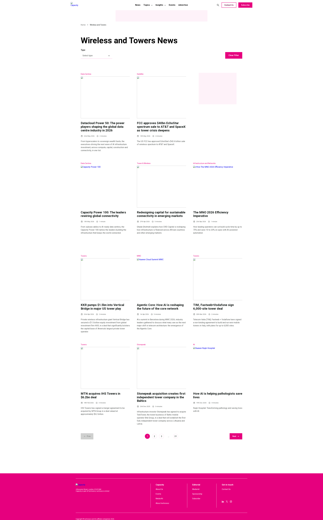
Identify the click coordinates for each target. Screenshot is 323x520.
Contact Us (229, 5)
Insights (159, 5)
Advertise (183, 5)
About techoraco (162, 503)
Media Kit (159, 499)
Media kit (195, 489)
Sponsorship (197, 494)
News (137, 5)
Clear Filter (233, 55)
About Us (159, 489)
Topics (146, 5)
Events (172, 5)
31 (175, 436)
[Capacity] (88, 5)
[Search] (218, 5)
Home (83, 25)
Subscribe (245, 5)
